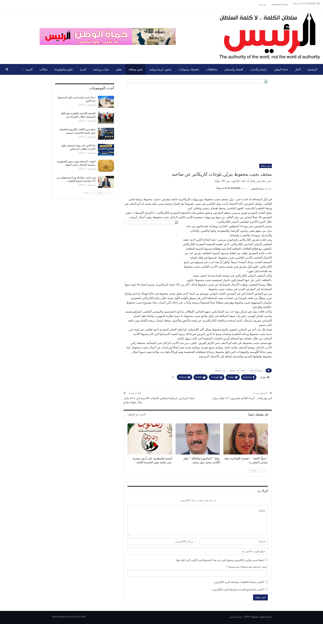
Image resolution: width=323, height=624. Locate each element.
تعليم (119, 69)
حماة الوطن (281, 69)
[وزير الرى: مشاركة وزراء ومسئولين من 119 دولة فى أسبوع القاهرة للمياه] (106, 182)
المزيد (29, 69)
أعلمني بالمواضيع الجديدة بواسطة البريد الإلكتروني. (238, 589)
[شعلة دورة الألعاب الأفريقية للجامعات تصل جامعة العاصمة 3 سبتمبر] (106, 134)
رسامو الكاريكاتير (256, 370)
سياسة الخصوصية (279, 4)
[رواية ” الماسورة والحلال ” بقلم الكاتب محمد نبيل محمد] (198, 439)
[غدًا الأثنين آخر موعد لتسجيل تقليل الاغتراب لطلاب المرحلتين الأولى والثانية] (106, 150)
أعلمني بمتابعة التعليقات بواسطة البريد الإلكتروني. (238, 582)
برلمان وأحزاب (258, 69)
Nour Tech (73, 616)
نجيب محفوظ (220, 370)
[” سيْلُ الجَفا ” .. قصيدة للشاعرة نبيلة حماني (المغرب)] (245, 439)
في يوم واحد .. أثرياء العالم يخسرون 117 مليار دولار (242, 398)
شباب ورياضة (101, 69)
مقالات (43, 69)
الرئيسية (312, 69)
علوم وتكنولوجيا (64, 69)
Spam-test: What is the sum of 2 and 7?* (247, 567)
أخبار (298, 69)
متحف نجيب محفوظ (237, 370)
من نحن (262, 4)
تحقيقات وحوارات (188, 69)
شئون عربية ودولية (160, 69)
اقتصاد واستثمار (233, 69)
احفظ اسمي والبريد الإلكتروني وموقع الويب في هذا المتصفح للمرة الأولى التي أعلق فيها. (220, 560)
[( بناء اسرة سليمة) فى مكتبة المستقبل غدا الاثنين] (106, 102)
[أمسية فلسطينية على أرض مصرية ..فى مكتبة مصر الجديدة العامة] (149, 439)
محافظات (211, 69)
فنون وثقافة (135, 69)
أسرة (83, 69)
